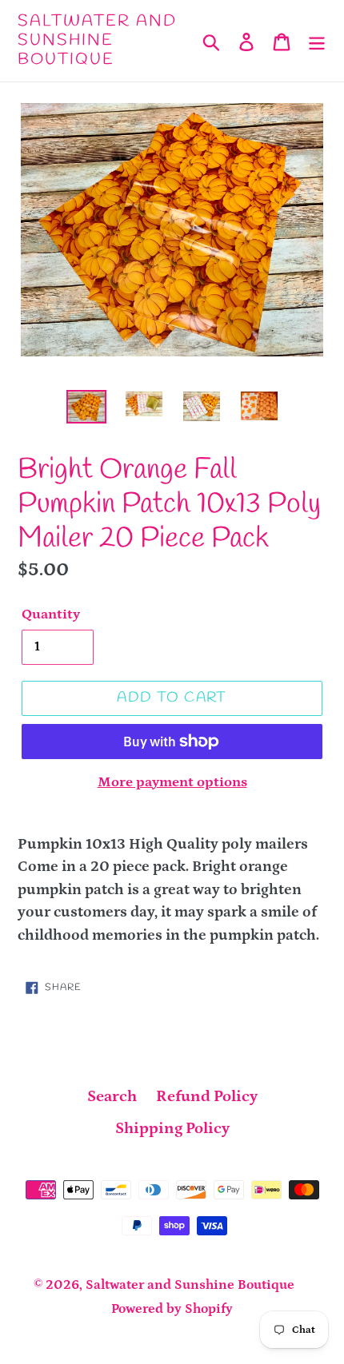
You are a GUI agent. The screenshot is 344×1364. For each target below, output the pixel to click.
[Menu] (316, 41)
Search (112, 1096)
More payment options (172, 782)
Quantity (51, 614)
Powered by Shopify (172, 1309)
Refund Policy (207, 1096)
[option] (86, 407)
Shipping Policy (172, 1128)
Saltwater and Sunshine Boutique (97, 41)
